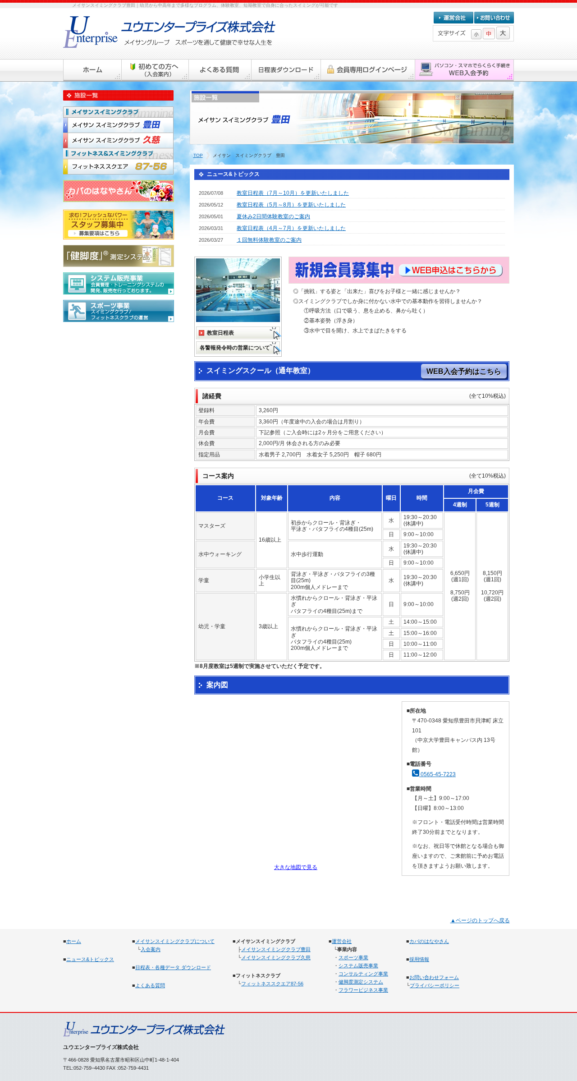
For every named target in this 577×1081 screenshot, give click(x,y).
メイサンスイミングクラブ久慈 (276, 957)
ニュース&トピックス (90, 959)
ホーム (73, 941)
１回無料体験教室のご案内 (269, 240)
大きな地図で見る (295, 867)
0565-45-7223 (437, 774)
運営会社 (342, 941)
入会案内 (150, 949)
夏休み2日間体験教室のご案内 (273, 216)
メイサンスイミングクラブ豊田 (276, 949)
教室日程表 (220, 333)
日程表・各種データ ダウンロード (173, 967)
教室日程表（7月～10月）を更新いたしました (293, 193)
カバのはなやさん (429, 941)
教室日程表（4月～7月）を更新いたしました (291, 228)
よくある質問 (150, 985)
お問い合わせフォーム (434, 977)
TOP (198, 155)
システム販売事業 (358, 965)
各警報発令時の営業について (235, 348)
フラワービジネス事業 (363, 990)
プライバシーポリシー (434, 985)
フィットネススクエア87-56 (272, 983)
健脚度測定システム (361, 981)
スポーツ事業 (353, 957)
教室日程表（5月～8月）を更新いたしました (291, 205)
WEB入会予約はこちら (463, 371)
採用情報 (419, 959)
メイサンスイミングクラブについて (175, 941)
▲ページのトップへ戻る (480, 920)
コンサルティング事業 (363, 973)
